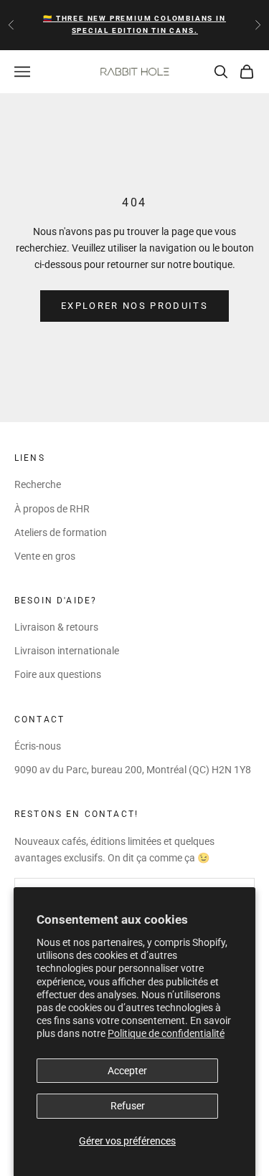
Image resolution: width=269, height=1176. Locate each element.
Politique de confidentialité (166, 1033)
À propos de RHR (52, 509)
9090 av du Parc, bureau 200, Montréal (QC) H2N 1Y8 (132, 769)
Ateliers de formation (60, 532)
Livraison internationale (66, 650)
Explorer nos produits (134, 305)
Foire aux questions (57, 674)
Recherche (37, 484)
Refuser (127, 1106)
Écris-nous (37, 746)
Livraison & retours (56, 627)
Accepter (127, 1070)
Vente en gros (44, 556)
